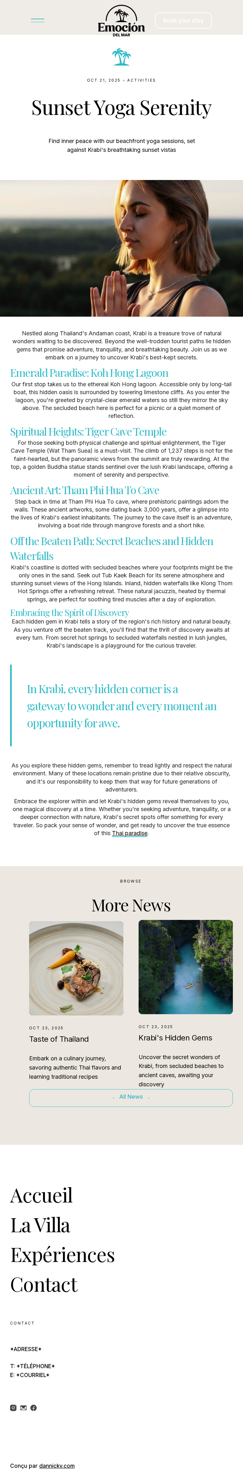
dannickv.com (57, 1466)
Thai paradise (129, 833)
